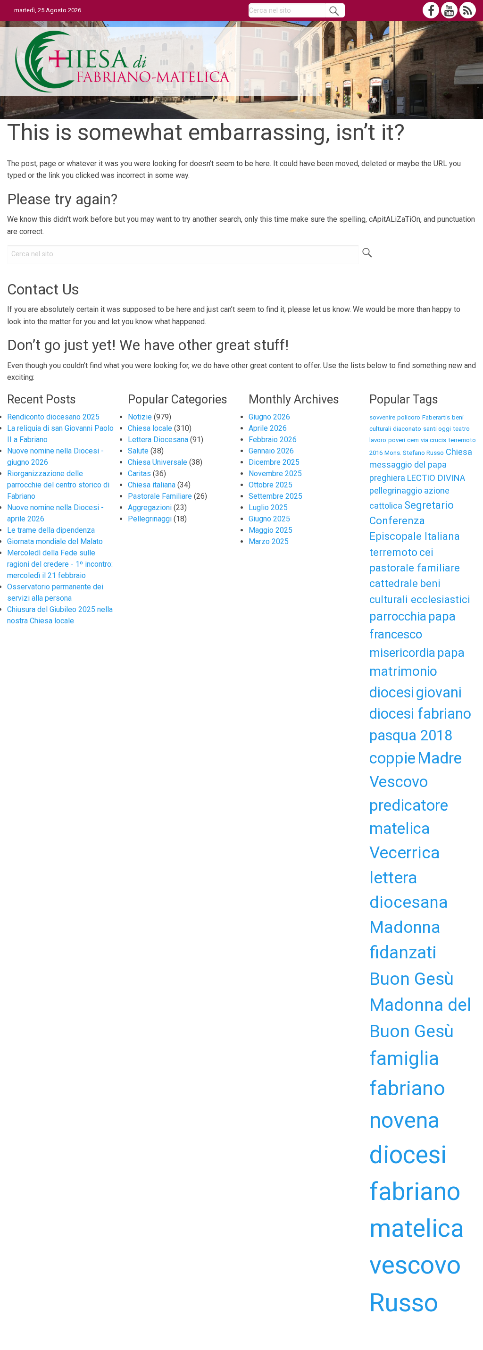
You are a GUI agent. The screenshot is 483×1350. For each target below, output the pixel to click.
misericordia (402, 653)
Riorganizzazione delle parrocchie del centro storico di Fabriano (58, 485)
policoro (408, 417)
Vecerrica (404, 853)
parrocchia (397, 616)
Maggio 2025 (270, 530)
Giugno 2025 (269, 518)
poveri (396, 440)
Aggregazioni (150, 507)
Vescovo (398, 781)
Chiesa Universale (157, 462)
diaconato (407, 428)
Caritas (139, 473)
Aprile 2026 (268, 428)
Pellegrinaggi (150, 518)
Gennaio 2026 (271, 450)
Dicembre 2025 (274, 462)
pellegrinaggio (395, 490)
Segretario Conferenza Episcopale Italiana (414, 521)
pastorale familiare (414, 568)
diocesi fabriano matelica (416, 1191)
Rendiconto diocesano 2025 (53, 416)
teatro (461, 428)
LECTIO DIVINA (436, 478)
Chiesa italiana (151, 484)
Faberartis (436, 417)
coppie (392, 758)
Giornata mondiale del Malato (55, 541)
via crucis (433, 440)
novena (404, 1120)
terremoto (393, 552)
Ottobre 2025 (270, 484)
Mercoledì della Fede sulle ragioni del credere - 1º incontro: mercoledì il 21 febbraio (60, 564)
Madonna (405, 927)
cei (426, 552)
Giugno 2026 (269, 416)
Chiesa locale (150, 428)
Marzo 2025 (269, 541)
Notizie (140, 416)
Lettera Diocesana (158, 439)
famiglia (404, 1058)
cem (413, 440)
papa (451, 653)
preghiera (387, 478)
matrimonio (403, 671)
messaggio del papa (408, 465)
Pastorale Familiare (160, 496)
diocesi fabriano (420, 713)
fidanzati (402, 952)
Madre (439, 758)
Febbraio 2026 (273, 439)
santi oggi (437, 428)
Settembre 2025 (275, 496)
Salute (138, 450)
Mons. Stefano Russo (414, 452)
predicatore (408, 805)
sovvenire (382, 417)
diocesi (391, 692)
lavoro (377, 440)
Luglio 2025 (268, 507)
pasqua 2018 (410, 735)
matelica (399, 828)
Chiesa (459, 452)
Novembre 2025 (275, 473)
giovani (439, 692)
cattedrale (393, 583)
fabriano (407, 1088)
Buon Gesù (411, 979)
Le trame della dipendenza (51, 530)
